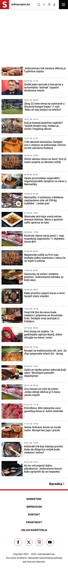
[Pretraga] (44, 4)
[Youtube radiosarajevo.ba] (50, 542)
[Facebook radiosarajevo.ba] (18, 542)
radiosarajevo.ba (46, 553)
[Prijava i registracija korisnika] (49, 4)
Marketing (34, 499)
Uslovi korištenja (34, 530)
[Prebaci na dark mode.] (39, 4)
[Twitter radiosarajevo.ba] (28, 542)
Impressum (34, 506)
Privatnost (34, 522)
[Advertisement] (28, 37)
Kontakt (34, 514)
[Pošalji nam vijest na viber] (39, 542)
